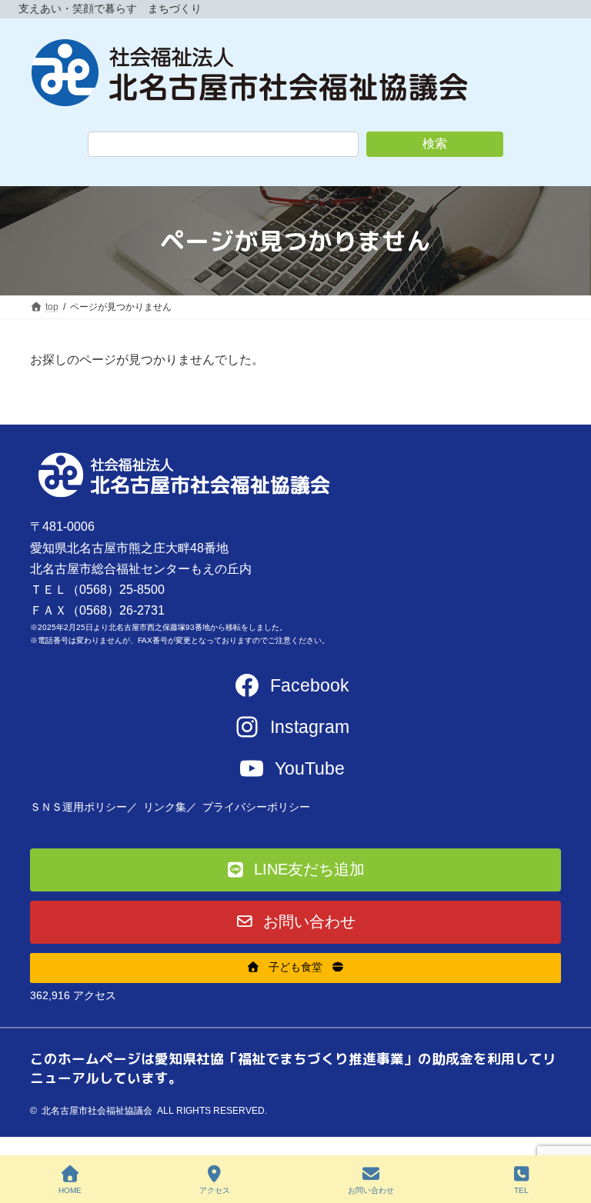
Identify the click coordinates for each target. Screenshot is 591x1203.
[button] (295, 869)
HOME (70, 1190)
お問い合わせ (371, 1190)
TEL (521, 1190)
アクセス (214, 1190)
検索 (434, 143)
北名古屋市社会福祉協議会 (97, 1110)
